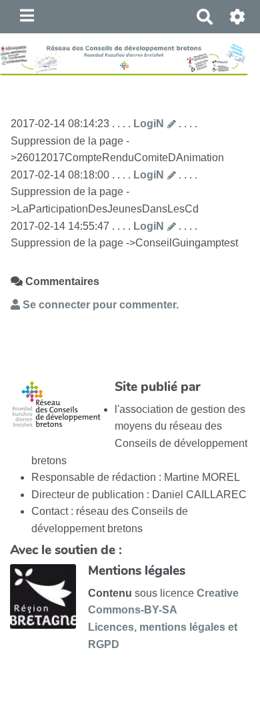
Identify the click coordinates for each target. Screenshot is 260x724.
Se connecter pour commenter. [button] (99, 304)
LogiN (148, 123)
